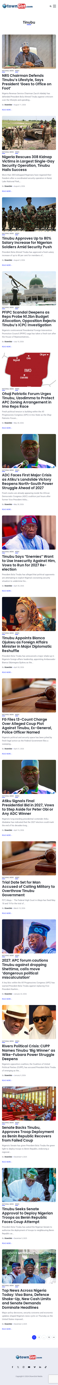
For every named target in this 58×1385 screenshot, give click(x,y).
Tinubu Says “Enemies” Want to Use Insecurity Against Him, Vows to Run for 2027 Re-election (29, 563)
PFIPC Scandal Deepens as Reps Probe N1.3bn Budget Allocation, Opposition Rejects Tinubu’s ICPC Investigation (29, 319)
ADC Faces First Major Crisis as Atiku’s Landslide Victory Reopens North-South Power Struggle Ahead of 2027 (27, 481)
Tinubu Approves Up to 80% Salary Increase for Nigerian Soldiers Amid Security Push (27, 242)
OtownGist (8, 105)
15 (49, 1337)
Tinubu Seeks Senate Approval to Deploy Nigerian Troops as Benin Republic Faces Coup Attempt (27, 1215)
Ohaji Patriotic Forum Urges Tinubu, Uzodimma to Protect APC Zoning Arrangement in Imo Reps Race (28, 400)
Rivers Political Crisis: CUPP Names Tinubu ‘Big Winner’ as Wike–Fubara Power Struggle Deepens (28, 1052)
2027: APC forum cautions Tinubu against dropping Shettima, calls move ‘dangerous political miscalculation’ (25, 969)
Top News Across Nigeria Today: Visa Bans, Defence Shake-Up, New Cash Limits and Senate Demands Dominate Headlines (26, 1299)
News (17, 70)
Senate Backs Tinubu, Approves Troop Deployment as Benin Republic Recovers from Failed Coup (28, 1134)
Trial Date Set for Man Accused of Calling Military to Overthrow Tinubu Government (28, 889)
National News (8, 70)
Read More (6, 110)
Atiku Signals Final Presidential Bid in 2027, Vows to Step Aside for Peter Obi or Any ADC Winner (28, 807)
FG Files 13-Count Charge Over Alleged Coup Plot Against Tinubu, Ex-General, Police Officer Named (27, 726)
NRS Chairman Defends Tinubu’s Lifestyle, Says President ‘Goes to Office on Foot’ (26, 82)
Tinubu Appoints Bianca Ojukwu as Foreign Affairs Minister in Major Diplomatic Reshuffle (27, 644)
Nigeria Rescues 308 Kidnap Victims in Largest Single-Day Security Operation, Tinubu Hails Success (28, 163)
